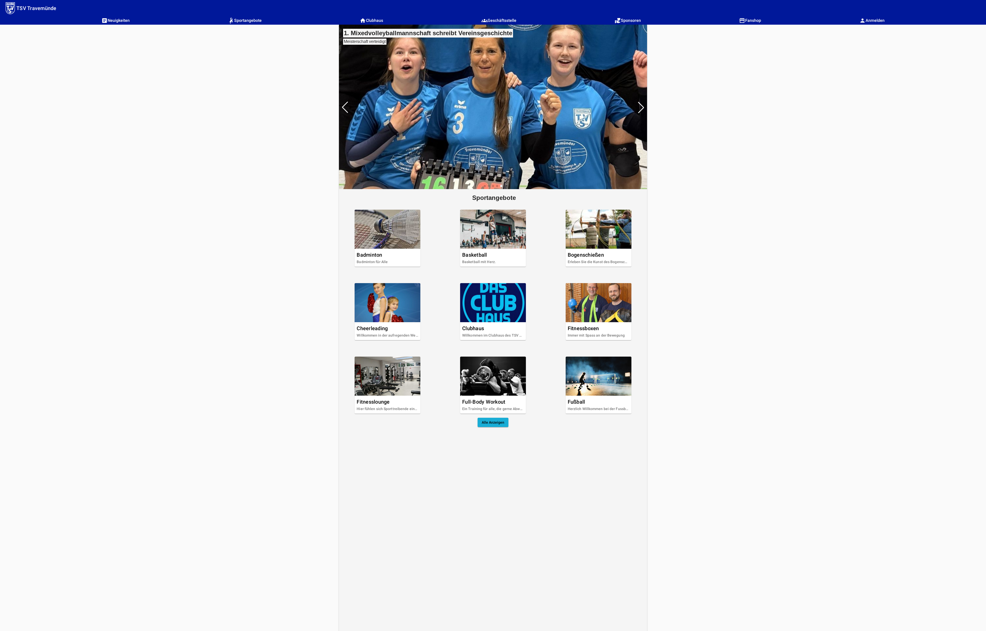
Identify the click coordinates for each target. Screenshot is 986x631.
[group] (493, 107)
